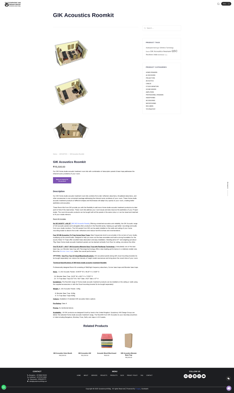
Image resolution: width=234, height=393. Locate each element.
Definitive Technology (167, 48)
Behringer (156, 48)
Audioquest (149, 48)
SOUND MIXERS (151, 89)
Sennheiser (161, 54)
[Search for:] (162, 28)
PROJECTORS (150, 78)
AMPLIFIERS (150, 92)
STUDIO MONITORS (152, 86)
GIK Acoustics (156, 51)
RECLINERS (149, 106)
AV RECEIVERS (150, 75)
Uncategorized (150, 109)
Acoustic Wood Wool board (106, 353)
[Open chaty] (228, 388)
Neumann (167, 51)
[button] (218, 4)
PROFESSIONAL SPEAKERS (154, 95)
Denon (148, 51)
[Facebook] (186, 376)
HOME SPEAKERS (151, 72)
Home (55, 154)
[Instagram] (199, 376)
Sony (166, 54)
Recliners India (151, 55)
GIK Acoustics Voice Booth (62, 353)
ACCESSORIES (150, 100)
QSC (175, 51)
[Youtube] (204, 376)
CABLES (148, 83)
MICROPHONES (151, 103)
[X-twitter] (190, 376)
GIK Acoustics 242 (84, 353)
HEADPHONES (150, 98)
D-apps (141, 389)
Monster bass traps (66, 251)
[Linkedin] (195, 376)
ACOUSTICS (63, 154)
